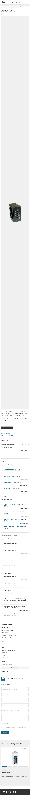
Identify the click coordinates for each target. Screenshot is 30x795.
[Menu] (28, 2)
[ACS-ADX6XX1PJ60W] (15, 551)
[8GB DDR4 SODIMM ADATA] (15, 477)
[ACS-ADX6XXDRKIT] (15, 578)
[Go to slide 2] (9, 766)
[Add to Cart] (27, 748)
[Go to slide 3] (15, 766)
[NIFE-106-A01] (15, 757)
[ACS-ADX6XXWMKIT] (15, 584)
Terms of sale (19, 727)
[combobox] (15, 689)
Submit (5, 732)
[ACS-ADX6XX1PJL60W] (15, 545)
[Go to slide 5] (25, 766)
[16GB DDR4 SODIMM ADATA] (15, 471)
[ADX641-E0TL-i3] (15, 449)
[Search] (16, 2)
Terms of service (12, 727)
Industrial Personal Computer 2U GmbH (11, 14)
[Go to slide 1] (4, 766)
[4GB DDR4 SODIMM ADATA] (15, 490)
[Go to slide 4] (20, 766)
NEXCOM (5, 769)
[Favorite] (22, 748)
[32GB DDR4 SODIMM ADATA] (15, 484)
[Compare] (25, 748)
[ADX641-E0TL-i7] (15, 455)
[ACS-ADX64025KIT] (15, 567)
